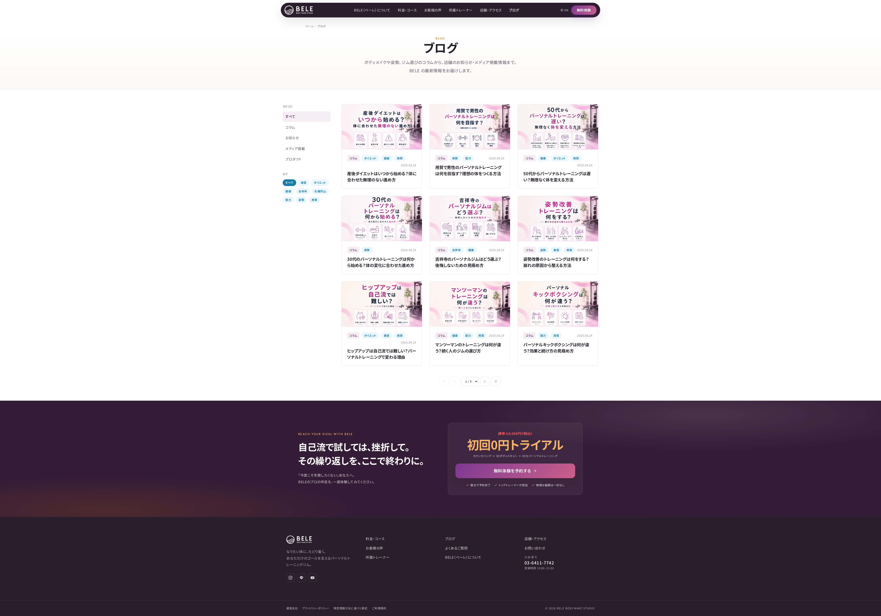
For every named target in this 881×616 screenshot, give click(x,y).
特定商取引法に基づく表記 (350, 608)
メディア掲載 (295, 148)
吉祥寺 (302, 191)
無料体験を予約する (512, 471)
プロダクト (293, 159)
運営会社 (292, 608)
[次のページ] (484, 381)
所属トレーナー (461, 10)
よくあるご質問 (456, 548)
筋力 (288, 200)
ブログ (514, 10)
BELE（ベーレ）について (372, 10)
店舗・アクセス (491, 10)
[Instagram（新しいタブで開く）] (290, 578)
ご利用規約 (379, 608)
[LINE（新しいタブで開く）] (301, 578)
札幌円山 (320, 191)
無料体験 (584, 10)
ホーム (310, 26)
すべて (290, 116)
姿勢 (301, 200)
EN (566, 10)
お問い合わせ (534, 548)
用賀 (314, 200)
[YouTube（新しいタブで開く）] (312, 578)
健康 (288, 191)
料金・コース (407, 10)
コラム (290, 127)
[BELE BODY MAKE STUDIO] (298, 10)
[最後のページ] (495, 381)
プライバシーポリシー (315, 608)
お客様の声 (433, 10)
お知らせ (292, 137)
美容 (304, 182)
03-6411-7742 (539, 563)
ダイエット (320, 182)
